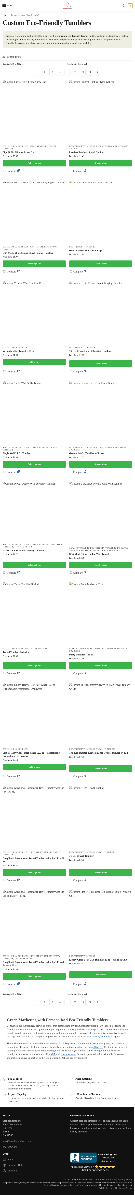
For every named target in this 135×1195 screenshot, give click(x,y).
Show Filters (14, 57)
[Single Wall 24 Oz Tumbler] (34, 412)
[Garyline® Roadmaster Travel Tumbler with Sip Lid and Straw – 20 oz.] (34, 921)
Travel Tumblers (39, 649)
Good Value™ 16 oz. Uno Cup (85, 250)
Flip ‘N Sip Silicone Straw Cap (19, 152)
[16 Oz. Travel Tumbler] (100, 817)
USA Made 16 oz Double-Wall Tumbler (90, 554)
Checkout (12, 1170)
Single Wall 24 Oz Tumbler (17, 453)
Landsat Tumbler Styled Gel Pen (86, 152)
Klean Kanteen (68, 1054)
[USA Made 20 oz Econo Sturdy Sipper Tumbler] (34, 212)
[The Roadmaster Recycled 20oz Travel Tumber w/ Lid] (100, 714)
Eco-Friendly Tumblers (15, 146)
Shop (10, 1159)
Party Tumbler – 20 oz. (81, 654)
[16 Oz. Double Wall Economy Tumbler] (34, 511)
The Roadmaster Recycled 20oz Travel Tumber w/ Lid (98, 752)
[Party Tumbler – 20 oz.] (100, 614)
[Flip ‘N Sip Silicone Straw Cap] (34, 111)
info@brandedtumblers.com (17, 1141)
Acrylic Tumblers (12, 447)
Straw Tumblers (39, 146)
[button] (130, 5)
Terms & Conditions (105, 1179)
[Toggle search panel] (123, 6)
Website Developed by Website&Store (115, 1188)
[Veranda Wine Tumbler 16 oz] (34, 312)
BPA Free (98, 1047)
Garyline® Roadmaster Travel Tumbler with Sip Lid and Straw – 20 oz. (33, 964)
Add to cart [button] (34, 362)
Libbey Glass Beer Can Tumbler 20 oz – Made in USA (98, 959)
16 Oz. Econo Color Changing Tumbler (90, 351)
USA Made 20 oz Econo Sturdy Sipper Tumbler (28, 253)
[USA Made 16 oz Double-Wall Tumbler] (100, 513)
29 (82, 72)
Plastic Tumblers (39, 247)
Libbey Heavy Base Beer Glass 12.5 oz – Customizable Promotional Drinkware (32, 754)
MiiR (53, 1054)
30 (90, 72)
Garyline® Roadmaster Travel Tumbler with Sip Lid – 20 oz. (33, 860)
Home (5, 15)
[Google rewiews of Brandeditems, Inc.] (101, 1168)
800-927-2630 (10, 1147)
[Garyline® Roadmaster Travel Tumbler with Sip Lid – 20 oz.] (34, 817)
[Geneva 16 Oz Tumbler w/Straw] (100, 412)
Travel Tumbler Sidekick (16, 652)
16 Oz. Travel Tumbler (81, 856)
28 (75, 72)
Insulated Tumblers (107, 146)
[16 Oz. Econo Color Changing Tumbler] (100, 312)
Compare (11, 171)
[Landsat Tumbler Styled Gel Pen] (100, 111)
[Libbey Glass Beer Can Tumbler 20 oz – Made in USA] (100, 921)
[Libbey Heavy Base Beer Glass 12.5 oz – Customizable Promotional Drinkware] (34, 714)
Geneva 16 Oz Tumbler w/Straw (86, 453)
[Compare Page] (18, 171)
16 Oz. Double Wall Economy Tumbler (23, 550)
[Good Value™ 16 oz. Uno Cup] (100, 212)
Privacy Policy (125, 1179)
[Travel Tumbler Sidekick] (34, 614)
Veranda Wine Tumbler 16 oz (18, 351)
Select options (34, 163)
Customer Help (15, 1165)
